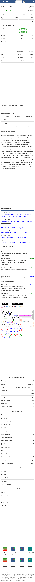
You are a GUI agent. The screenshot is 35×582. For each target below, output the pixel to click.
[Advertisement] (17, 84)
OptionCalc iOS (30, 552)
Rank (15, 572)
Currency (23, 572)
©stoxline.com (4, 572)
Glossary (28, 572)
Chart (12, 572)
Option (19, 572)
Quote (9, 572)
